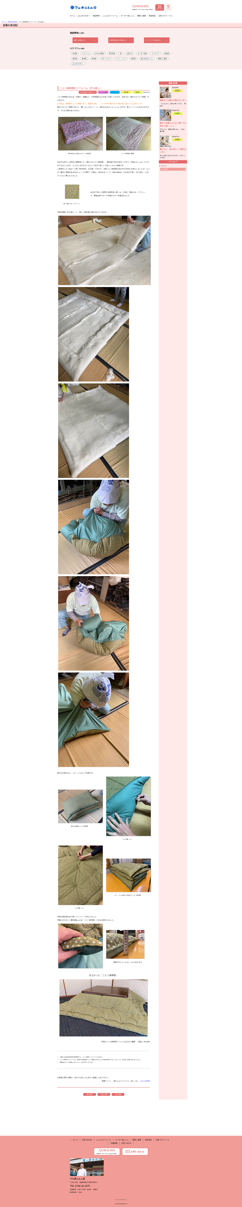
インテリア (155, 53)
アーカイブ (162, 166)
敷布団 (84, 58)
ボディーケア (105, 58)
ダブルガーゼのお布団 (129, 19)
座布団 (133, 58)
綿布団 (166, 53)
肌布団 (94, 58)
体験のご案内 (162, 58)
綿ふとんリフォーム (110, 19)
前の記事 (90, 1094)
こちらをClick (144, 1081)
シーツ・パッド (120, 58)
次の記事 (118, 1094)
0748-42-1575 (141, 6)
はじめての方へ (84, 16)
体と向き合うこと (147, 58)
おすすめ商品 (99, 53)
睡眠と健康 (141, 16)
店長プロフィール (165, 16)
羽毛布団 (112, 53)
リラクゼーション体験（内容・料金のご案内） (167, 19)
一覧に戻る (104, 1094)
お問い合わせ (159, 9)
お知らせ (130, 53)
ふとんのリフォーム (110, 16)
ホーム (72, 16)
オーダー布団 (142, 53)
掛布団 (75, 58)
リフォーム (86, 53)
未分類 (75, 53)
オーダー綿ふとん (127, 16)
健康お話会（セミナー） (147, 19)
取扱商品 (152, 16)
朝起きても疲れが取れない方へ (173, 100)
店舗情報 (168, 9)
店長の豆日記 (12, 22)
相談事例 (96, 16)
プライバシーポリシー (121, 1199)
